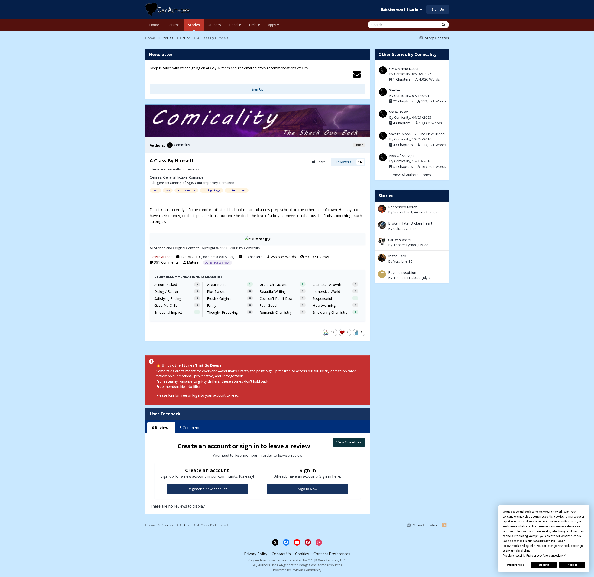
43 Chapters (403, 144)
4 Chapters (402, 123)
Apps (272, 24)
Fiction (359, 145)
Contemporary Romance (214, 182)
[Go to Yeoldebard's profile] (382, 209)
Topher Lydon (404, 244)
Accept (572, 565)
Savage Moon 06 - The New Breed (417, 133)
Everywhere (424, 24)
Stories (194, 24)
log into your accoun (207, 395)
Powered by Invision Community (297, 570)
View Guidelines (349, 442)
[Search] (443, 24)
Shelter (394, 90)
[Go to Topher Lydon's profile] (382, 241)
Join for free (177, 395)
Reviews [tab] (161, 427)
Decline (544, 565)
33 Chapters (252, 256)
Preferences (515, 565)
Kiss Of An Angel (402, 155)
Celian (398, 228)
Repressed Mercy (412, 210)
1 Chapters (402, 79)
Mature (193, 262)
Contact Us (281, 553)
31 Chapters (403, 166)
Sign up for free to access (287, 370)
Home (154, 24)
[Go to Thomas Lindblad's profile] (382, 274)
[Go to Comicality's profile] (170, 145)
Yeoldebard (402, 212)
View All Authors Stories (412, 174)
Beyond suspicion (402, 272)
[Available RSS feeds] (444, 525)
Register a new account (207, 488)
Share (320, 162)
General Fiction (175, 177)
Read (234, 24)
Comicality (182, 144)
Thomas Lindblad (406, 277)
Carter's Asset (399, 239)
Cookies (302, 553)
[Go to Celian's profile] (382, 225)
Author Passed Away (217, 262)
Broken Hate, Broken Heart (412, 226)
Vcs (396, 261)
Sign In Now (307, 488)
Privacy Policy (255, 553)
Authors (214, 24)
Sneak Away (398, 112)
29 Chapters (403, 101)
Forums (174, 24)
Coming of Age (181, 182)
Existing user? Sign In (400, 9)
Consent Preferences (331, 553)
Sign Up (437, 9)
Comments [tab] (190, 427)
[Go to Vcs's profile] (382, 258)
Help (253, 24)
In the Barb (412, 259)
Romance (196, 177)
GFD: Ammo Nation (404, 68)
